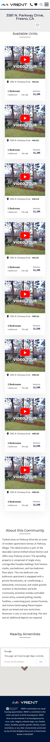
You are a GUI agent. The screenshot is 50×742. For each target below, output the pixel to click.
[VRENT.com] (14, 4)
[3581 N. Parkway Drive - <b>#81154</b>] (25, 179)
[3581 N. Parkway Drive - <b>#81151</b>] (25, 62)
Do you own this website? (14, 662)
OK (40, 661)
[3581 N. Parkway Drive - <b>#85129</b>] (25, 355)
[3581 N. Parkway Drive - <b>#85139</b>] (25, 473)
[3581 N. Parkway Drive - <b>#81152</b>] (25, 121)
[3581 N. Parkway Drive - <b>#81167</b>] (25, 238)
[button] (25, 667)
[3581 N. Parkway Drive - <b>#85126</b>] (25, 297)
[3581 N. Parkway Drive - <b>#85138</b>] (25, 414)
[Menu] (47, 4)
